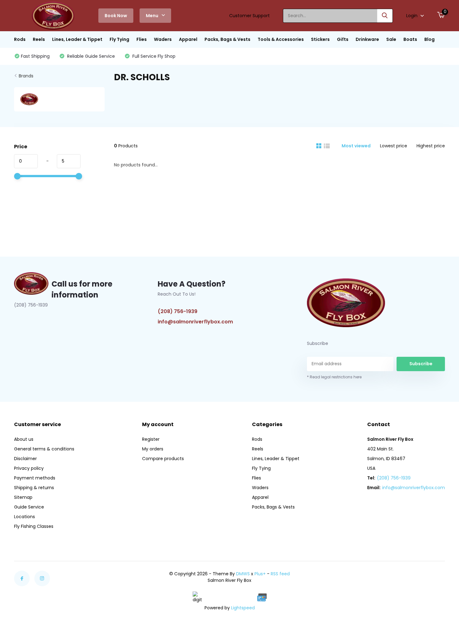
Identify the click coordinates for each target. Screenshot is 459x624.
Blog (429, 39)
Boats (410, 39)
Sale (391, 39)
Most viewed (356, 146)
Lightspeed (243, 608)
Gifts (342, 39)
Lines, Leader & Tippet (77, 39)
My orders (152, 449)
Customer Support (249, 15)
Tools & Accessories (281, 39)
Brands (26, 76)
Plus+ (260, 574)
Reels (39, 39)
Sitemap (23, 497)
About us (23, 439)
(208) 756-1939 (177, 311)
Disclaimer (25, 458)
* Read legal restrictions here (334, 377)
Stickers (320, 39)
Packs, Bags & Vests (227, 39)
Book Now (116, 15)
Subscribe (420, 364)
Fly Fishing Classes (33, 526)
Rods (20, 39)
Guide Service (29, 507)
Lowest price (393, 146)
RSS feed (280, 574)
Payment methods (34, 478)
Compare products (163, 458)
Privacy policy (29, 468)
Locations (24, 516)
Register (151, 439)
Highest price (431, 146)
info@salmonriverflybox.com (195, 321)
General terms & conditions (44, 449)
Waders (163, 39)
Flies (141, 39)
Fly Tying (119, 39)
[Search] (385, 16)
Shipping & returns (34, 487)
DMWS (243, 574)
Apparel (188, 39)
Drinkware (367, 39)
